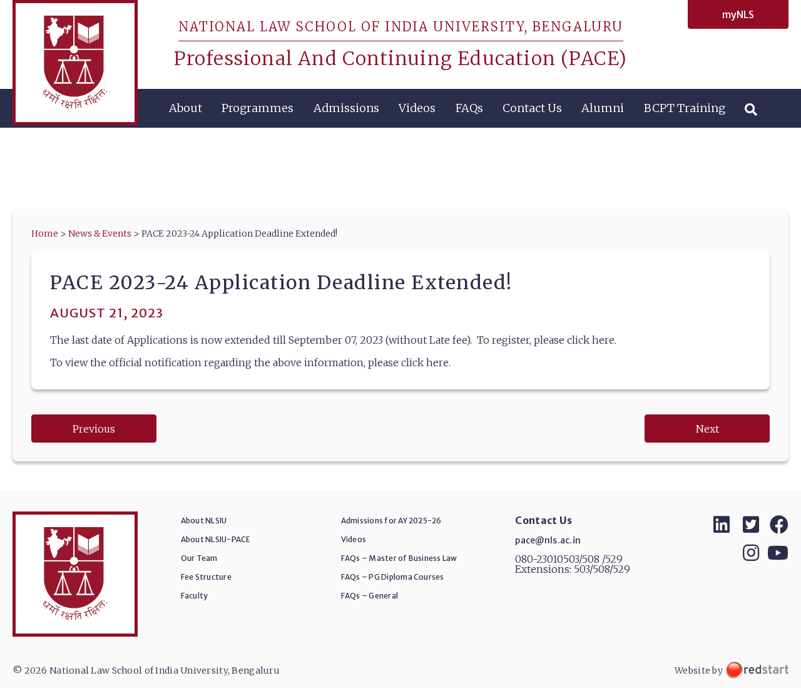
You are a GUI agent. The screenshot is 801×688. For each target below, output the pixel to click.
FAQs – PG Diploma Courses (392, 577)
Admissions (346, 108)
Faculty (194, 595)
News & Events (99, 233)
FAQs (469, 108)
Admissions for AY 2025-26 (391, 520)
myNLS (738, 14)
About (185, 108)
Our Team (199, 558)
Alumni (602, 108)
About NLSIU (204, 520)
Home (44, 233)
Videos (417, 108)
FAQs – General (369, 595)
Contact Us (532, 108)
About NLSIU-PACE (216, 539)
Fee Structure (206, 577)
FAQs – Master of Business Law (399, 558)
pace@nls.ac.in (548, 540)
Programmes (257, 108)
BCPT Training (684, 108)
